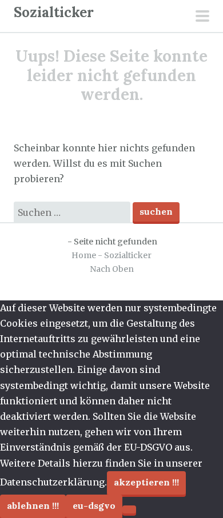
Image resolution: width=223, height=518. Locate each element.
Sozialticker (54, 12)
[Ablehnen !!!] (129, 509)
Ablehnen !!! (33, 505)
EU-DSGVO (94, 505)
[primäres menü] (202, 17)
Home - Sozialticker (111, 255)
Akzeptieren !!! (146, 482)
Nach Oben (112, 269)
